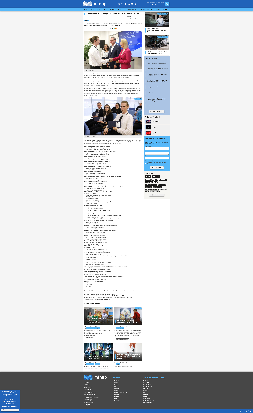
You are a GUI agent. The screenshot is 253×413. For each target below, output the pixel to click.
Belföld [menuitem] (99, 9)
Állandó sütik (11, 399)
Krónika (145, 394)
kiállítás (127, 339)
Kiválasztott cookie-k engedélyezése (9, 406)
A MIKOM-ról (87, 382)
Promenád (146, 396)
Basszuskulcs (147, 384)
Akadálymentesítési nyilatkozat (91, 397)
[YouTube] (132, 3)
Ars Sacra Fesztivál (120, 339)
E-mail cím (147, 156)
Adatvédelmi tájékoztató (89, 394)
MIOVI (91, 337)
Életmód (116, 400)
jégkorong (154, 189)
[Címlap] (95, 4)
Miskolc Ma (146, 380)
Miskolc (86, 20)
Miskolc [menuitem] (86, 9)
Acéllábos (146, 382)
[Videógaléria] (122, 3)
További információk (10, 397)
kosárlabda (148, 187)
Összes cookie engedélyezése (10, 410)
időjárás (155, 176)
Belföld (116, 384)
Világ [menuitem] (105, 9)
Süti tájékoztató (87, 395)
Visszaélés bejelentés (89, 402)
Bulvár (116, 398)
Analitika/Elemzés (10, 401)
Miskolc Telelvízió (88, 387)
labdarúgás (150, 180)
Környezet (97, 328)
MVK (155, 182)
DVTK (148, 176)
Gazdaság (117, 388)
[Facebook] (125, 3)
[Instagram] (129, 3)
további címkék (158, 195)
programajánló (161, 180)
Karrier (145, 390)
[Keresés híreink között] (167, 4)
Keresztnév (148, 151)
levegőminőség (157, 187)
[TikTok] (135, 3)
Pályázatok (86, 384)
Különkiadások (147, 402)
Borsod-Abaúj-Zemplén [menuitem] (131, 9)
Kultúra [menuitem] (142, 9)
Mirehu (87, 337)
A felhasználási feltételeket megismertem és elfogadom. (156, 163)
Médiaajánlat (87, 404)
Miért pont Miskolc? (149, 400)
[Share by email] (116, 28)
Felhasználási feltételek (151, 160)
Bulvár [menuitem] (157, 9)
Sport (116, 382)
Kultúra (122, 328)
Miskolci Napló (87, 389)
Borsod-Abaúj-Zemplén (120, 392)
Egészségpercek (147, 386)
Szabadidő (97, 364)
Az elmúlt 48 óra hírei (157, 111)
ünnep (147, 191)
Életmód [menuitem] (165, 9)
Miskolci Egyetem (162, 189)
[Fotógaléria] (119, 3)
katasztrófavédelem (154, 191)
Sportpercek (146, 398)
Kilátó (145, 392)
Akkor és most (162, 184)
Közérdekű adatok (88, 399)
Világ (115, 386)
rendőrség (148, 189)
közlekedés (149, 182)
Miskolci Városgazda (151, 184)
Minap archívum (87, 390)
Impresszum (86, 385)
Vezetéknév (148, 146)
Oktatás (92, 328)
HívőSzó (145, 388)
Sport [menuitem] (92, 9)
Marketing (11, 403)
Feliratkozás (157, 167)
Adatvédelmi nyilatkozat (157, 164)
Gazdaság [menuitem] (112, 9)
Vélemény (117, 396)
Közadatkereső (87, 401)
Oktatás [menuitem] (120, 9)
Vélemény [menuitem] (149, 9)
